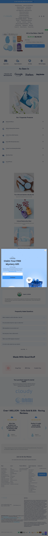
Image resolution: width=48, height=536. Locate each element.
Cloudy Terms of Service (11, 271)
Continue (12, 277)
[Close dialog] (45, 250)
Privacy (15, 271)
